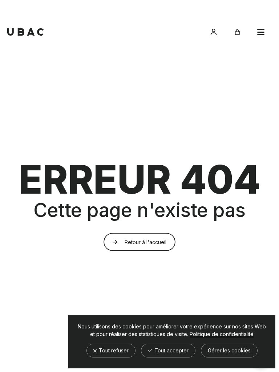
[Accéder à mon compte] (214, 32)
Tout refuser (113, 350)
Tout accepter (171, 350)
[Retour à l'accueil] (25, 32)
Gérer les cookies (229, 350)
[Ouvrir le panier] (237, 32)
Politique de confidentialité (222, 334)
